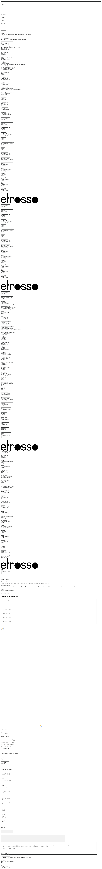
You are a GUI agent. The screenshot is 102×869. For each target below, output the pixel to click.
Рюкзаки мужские (5, 113)
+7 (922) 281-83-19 (5, 556)
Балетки (3, 53)
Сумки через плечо (5, 83)
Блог (2, 862)
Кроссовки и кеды (5, 59)
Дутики (8, 67)
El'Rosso (3, 810)
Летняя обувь (4, 94)
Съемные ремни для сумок (7, 86)
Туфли (2, 92)
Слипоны (3, 98)
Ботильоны (3, 54)
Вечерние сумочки (5, 79)
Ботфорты (3, 67)
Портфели (3, 112)
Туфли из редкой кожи (9, 92)
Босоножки (4, 64)
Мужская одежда (5, 179)
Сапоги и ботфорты (5, 66)
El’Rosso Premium (5, 117)
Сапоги (12, 67)
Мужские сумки (4, 184)
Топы (2, 76)
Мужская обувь (4, 160)
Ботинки (3, 57)
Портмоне (3, 110)
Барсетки (3, 108)
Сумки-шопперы (5, 84)
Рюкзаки (3, 82)
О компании (4, 859)
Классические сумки (6, 81)
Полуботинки (8, 57)
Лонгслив (3, 74)
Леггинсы (3, 73)
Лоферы (3, 61)
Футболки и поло (5, 77)
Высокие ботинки (9, 89)
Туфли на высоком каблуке (7, 68)
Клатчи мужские (5, 109)
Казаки (2, 58)
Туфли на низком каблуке (7, 69)
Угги (15, 67)
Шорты (2, 105)
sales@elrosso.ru (5, 35)
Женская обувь (4, 118)
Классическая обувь (6, 90)
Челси (2, 71)
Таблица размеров (5, 733)
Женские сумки (4, 152)
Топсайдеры (4, 99)
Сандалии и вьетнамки (19, 64)
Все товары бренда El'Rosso (9, 848)
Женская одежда (5, 145)
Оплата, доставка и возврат (7, 861)
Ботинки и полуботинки (7, 56)
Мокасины (3, 62)
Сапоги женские (5, 761)
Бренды (3, 860)
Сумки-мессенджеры (6, 114)
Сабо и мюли (10, 64)
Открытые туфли (5, 63)
